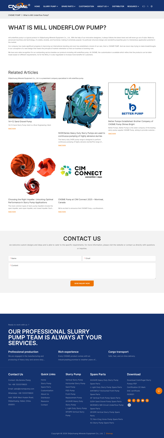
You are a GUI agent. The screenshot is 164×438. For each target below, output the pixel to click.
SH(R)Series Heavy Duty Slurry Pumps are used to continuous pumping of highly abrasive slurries (81, 134)
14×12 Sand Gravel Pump (20, 121)
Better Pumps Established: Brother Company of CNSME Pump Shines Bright (130, 122)
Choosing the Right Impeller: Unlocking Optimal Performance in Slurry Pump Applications (30, 201)
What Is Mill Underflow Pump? (36, 15)
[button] (144, 6)
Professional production (23, 351)
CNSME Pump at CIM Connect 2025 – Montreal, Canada (81, 201)
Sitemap (109, 433)
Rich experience (68, 351)
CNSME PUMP (14, 15)
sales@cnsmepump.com (24, 389)
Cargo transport (118, 351)
